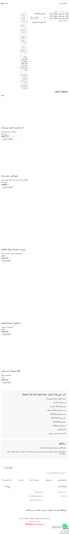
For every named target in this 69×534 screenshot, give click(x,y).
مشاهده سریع (3, 143)
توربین (12, 253)
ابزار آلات (13, 131)
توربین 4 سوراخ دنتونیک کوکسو (13, 249)
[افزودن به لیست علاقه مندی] (3, 124)
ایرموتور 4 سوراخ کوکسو (10, 323)
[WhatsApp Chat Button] (64, 526)
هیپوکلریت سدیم (23, 180)
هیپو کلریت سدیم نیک (9, 176)
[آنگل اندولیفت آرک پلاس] (14, 353)
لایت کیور (55, 11)
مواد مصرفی (4, 180)
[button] (7, 139)
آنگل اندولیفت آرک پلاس (10, 371)
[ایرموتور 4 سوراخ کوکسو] (14, 279)
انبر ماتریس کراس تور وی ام (12, 127)
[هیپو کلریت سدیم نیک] (14, 157)
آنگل (2, 375)
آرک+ (2, 377)
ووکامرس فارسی (32, 521)
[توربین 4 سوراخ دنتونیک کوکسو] (14, 205)
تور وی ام (4, 134)
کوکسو (3, 255)
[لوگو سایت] (34, 3)
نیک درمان (4, 182)
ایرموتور (3, 327)
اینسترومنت (61, 11)
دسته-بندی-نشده (24, 80)
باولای (22, 85)
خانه (67, 11)
